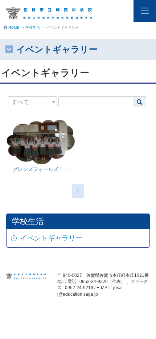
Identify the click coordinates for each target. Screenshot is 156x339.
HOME (13, 27)
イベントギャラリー (51, 238)
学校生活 (32, 27)
